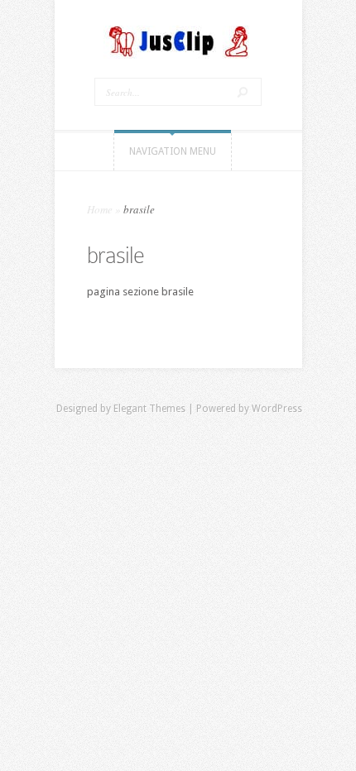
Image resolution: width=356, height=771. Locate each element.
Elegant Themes (149, 408)
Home (100, 209)
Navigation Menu (172, 151)
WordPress (277, 408)
